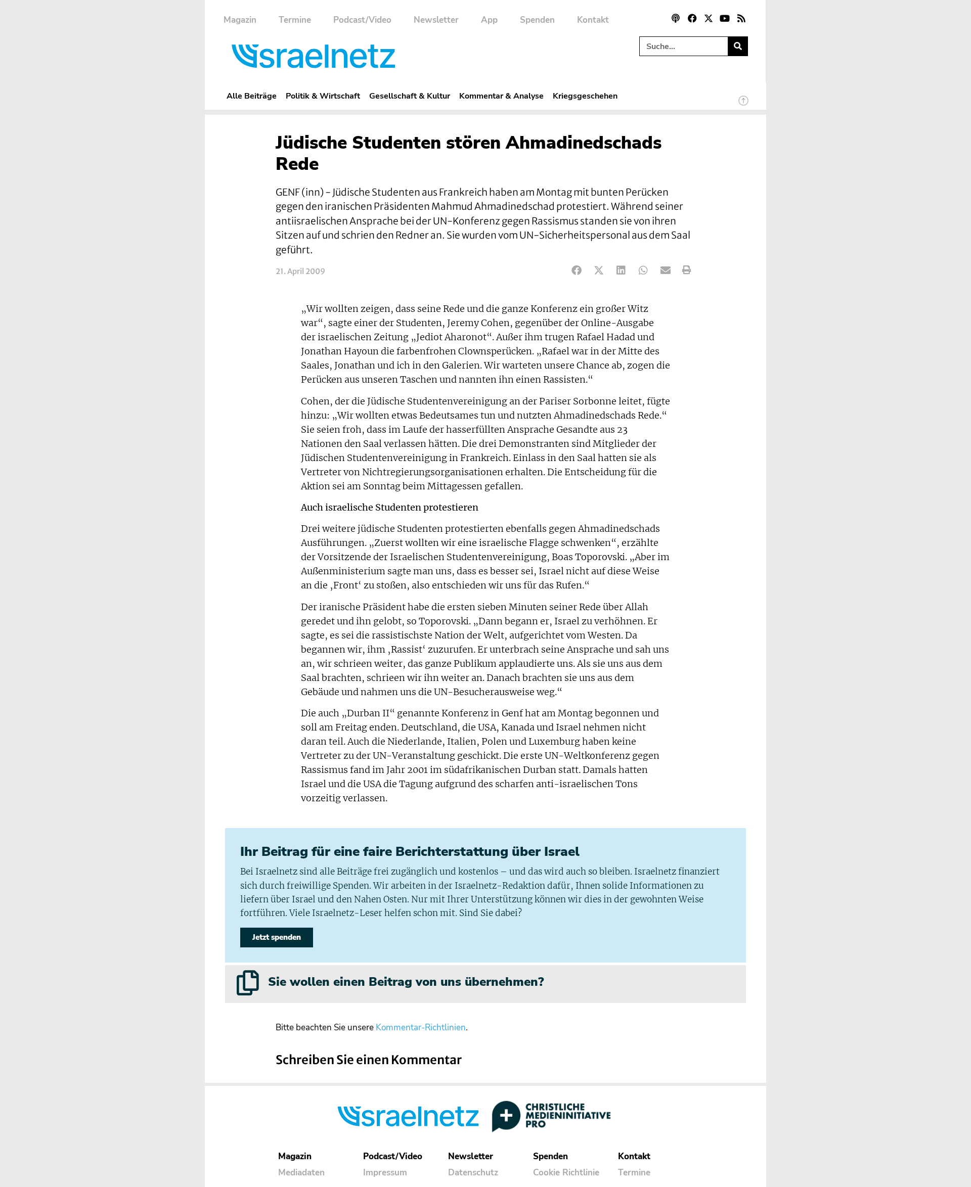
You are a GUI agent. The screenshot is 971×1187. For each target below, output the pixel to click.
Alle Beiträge (252, 95)
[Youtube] (725, 18)
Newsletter (436, 20)
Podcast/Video (362, 20)
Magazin (240, 20)
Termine (295, 20)
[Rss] (741, 18)
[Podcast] (676, 18)
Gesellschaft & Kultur (409, 95)
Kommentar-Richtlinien (421, 1027)
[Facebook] (692, 18)
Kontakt (593, 20)
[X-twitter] (708, 18)
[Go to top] (743, 105)
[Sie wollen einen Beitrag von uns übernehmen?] (247, 982)
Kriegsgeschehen (585, 95)
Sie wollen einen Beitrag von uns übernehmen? (406, 982)
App (489, 20)
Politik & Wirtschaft (323, 95)
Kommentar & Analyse (501, 95)
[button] (577, 270)
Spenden (537, 20)
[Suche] (737, 46)
